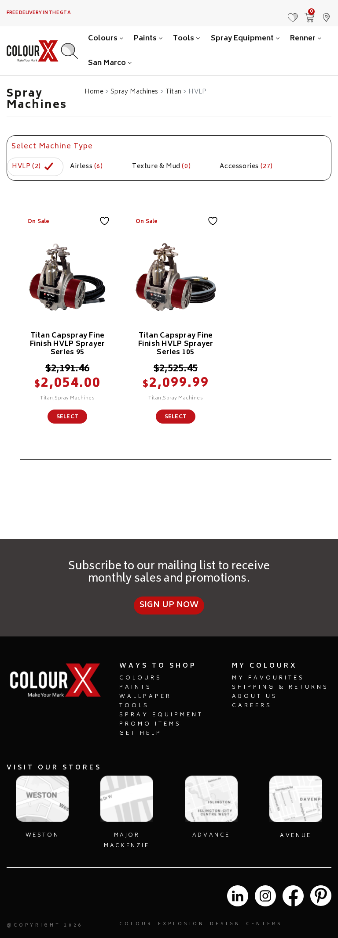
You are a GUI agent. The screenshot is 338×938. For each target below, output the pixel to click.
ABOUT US (255, 696)
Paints (146, 38)
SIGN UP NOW (169, 605)
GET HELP (140, 733)
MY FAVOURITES (268, 678)
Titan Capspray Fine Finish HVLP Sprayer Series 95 (67, 344)
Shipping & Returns (280, 687)
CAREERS (252, 706)
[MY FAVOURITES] (292, 13)
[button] (326, 13)
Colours (103, 38)
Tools (184, 38)
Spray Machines (134, 92)
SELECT (67, 417)
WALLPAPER (145, 696)
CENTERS (264, 924)
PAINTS (135, 687)
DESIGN (225, 924)
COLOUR (136, 924)
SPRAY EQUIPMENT (161, 715)
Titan (173, 92)
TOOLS (134, 706)
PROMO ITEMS (150, 724)
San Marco (108, 63)
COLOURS (140, 678)
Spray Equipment (243, 38)
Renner (303, 38)
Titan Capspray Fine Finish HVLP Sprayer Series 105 (175, 344)
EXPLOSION (181, 924)
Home (93, 92)
